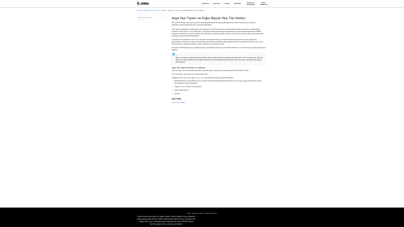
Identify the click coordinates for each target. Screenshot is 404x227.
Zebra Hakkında (263, 3)
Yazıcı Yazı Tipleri (159, 10)
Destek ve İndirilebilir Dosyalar (251, 4)
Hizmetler (237, 3)
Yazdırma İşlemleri (144, 10)
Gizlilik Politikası (211, 213)
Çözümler (205, 3)
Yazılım (227, 3)
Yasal (189, 213)
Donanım (216, 3)
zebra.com (200, 78)
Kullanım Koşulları (198, 213)
